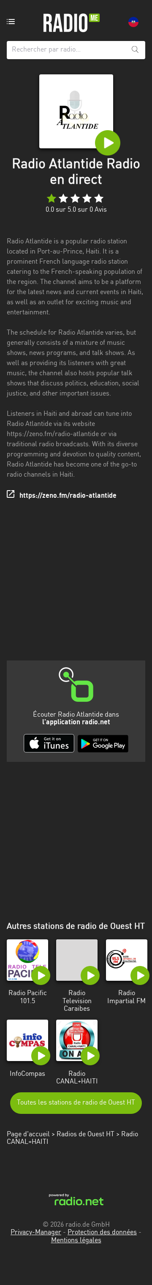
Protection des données (102, 1232)
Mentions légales (76, 1240)
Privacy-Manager (36, 1232)
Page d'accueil (28, 1134)
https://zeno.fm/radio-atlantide (68, 496)
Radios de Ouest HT (85, 1134)
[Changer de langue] (133, 22)
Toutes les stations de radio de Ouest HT (76, 1102)
